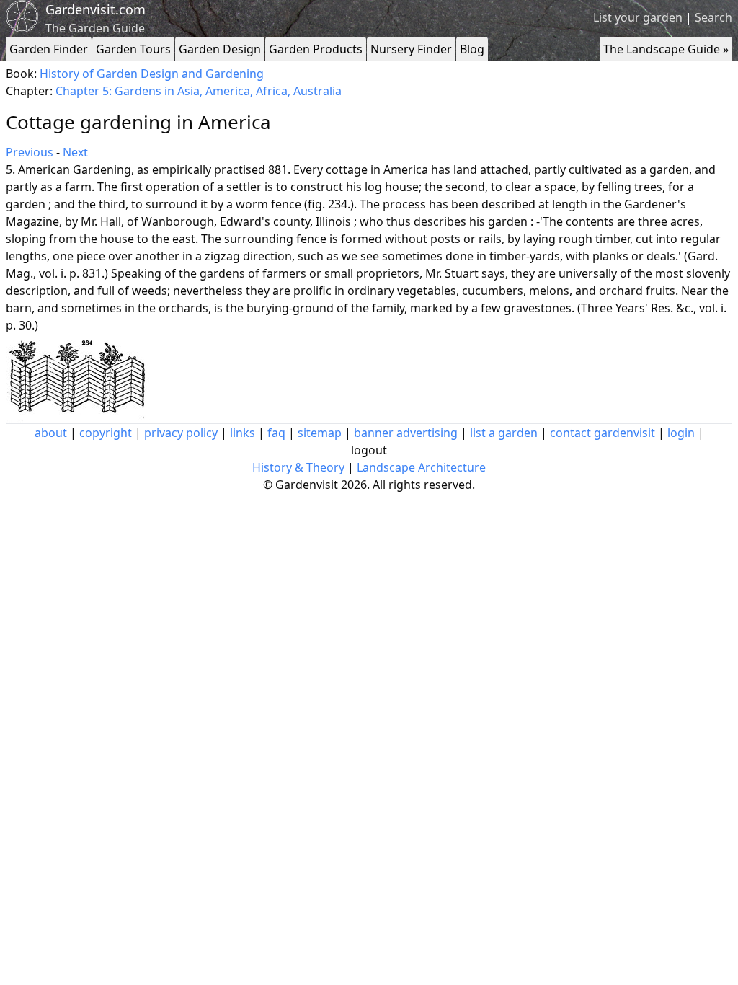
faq (276, 433)
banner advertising (406, 433)
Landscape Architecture (421, 467)
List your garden (638, 17)
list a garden (504, 433)
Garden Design (220, 49)
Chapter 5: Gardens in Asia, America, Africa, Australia (198, 91)
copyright (105, 433)
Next (75, 152)
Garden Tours (133, 49)
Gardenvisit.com (95, 9)
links (242, 433)
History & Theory (298, 467)
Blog (472, 49)
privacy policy (181, 433)
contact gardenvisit (602, 433)
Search (713, 17)
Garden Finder (48, 49)
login (681, 433)
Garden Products (316, 49)
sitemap (320, 433)
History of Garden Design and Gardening (152, 73)
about (51, 433)
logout (369, 450)
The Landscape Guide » (666, 49)
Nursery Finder (411, 49)
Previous (29, 152)
